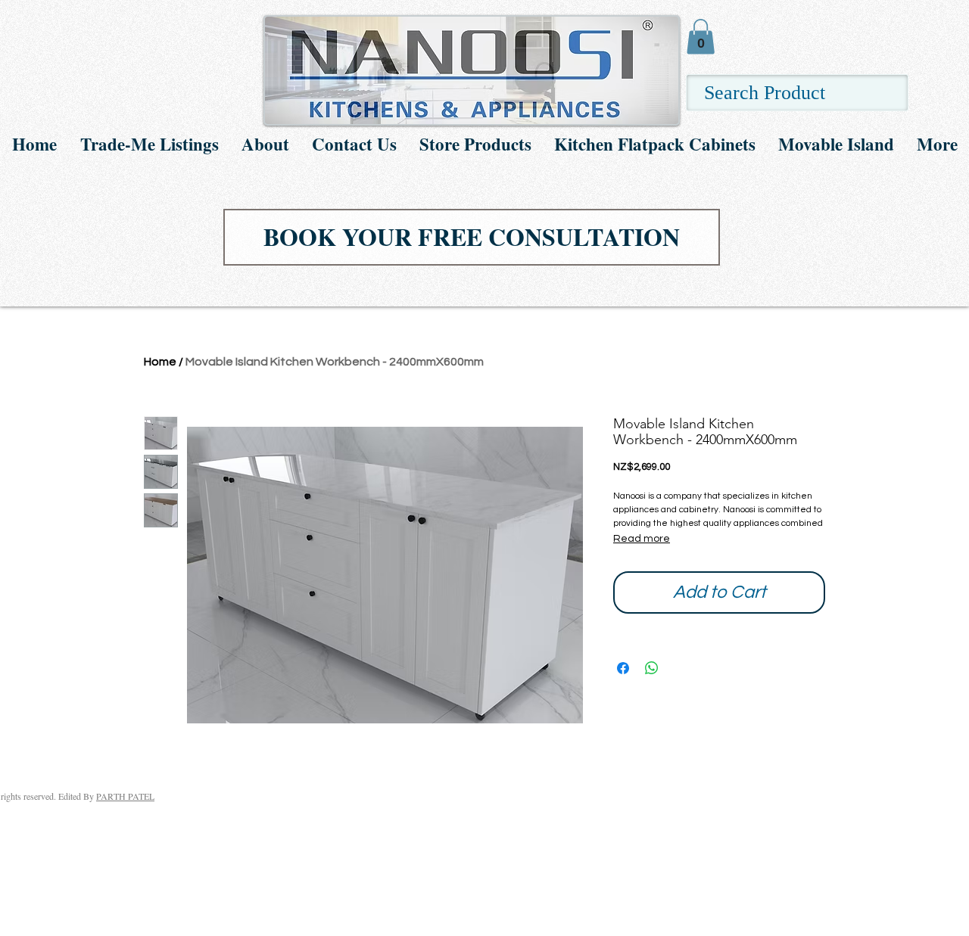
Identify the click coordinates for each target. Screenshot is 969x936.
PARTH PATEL (125, 796)
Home (160, 362)
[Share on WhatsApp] (652, 668)
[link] (700, 36)
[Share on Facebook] (623, 668)
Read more (641, 538)
